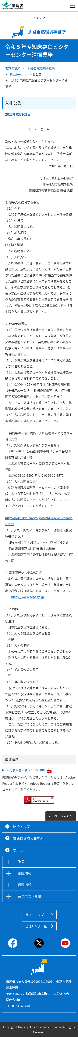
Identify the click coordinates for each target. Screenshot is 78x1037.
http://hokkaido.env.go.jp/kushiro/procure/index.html (39, 521)
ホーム (18, 850)
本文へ (37, 17)
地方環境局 (12, 68)
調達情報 (16, 74)
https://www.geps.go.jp (27, 596)
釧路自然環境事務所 (41, 68)
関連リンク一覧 (36, 926)
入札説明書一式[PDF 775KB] (25, 770)
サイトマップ (35, 914)
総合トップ (21, 826)
